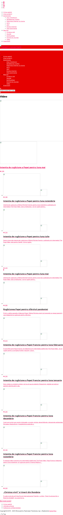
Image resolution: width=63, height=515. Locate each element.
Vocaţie (9, 34)
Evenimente (7, 16)
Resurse (5, 30)
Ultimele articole (8, 506)
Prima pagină (7, 12)
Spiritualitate (11, 36)
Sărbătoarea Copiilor (13, 19)
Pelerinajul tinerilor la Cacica (16, 21)
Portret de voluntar (13, 37)
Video (8, 39)
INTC (8, 23)
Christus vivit (11, 32)
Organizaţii (6, 41)
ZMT (8, 25)
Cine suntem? (7, 14)
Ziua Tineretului (12, 17)
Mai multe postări (5, 501)
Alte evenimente (12, 28)
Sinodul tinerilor (12, 26)
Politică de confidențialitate (12, 508)
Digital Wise (52, 511)
